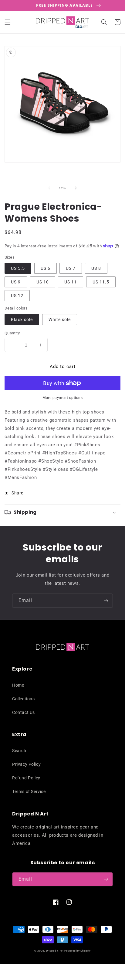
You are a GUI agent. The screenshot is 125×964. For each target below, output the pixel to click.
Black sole (22, 319)
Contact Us (23, 712)
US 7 (71, 268)
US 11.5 (101, 281)
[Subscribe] (106, 601)
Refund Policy (26, 777)
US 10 (42, 281)
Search (19, 750)
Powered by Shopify (77, 950)
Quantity (12, 333)
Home (18, 685)
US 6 (45, 268)
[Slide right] (76, 188)
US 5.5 (18, 268)
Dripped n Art (55, 950)
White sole (60, 319)
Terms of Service (29, 791)
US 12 (17, 295)
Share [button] (17, 492)
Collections (23, 698)
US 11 (70, 281)
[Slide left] (49, 188)
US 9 (16, 281)
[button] (7, 22)
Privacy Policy (26, 764)
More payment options (62, 398)
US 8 (96, 268)
